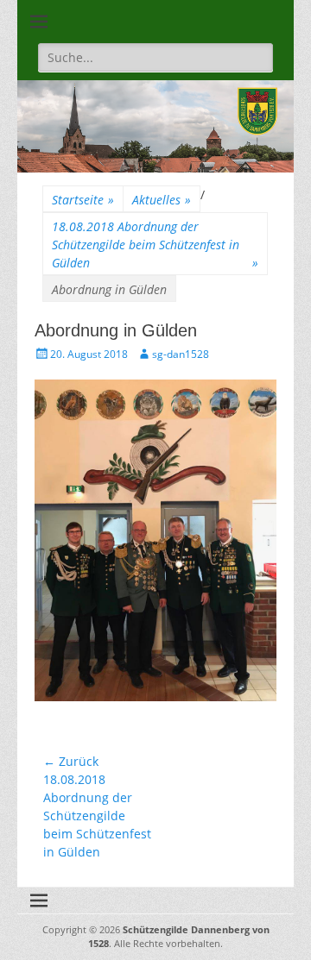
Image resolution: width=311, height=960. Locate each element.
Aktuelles (161, 199)
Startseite (83, 199)
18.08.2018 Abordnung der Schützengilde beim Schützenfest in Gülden (155, 244)
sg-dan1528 (180, 354)
